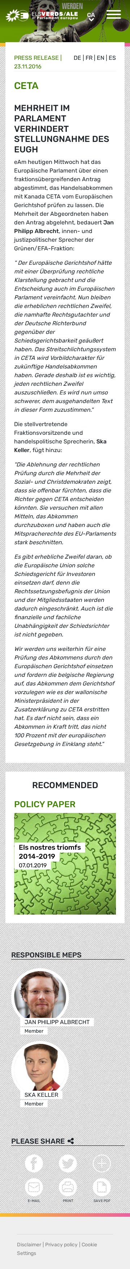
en (100, 57)
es (112, 57)
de (77, 57)
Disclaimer (29, 1245)
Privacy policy (61, 1245)
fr (89, 57)
